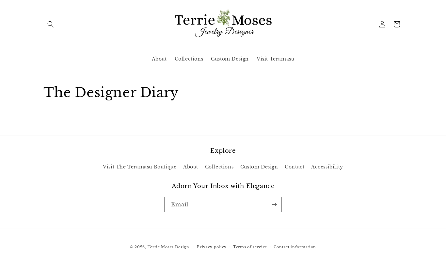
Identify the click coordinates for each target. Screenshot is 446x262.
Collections (219, 167)
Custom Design (259, 167)
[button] (50, 24)
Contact (294, 167)
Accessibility (327, 167)
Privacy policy (212, 247)
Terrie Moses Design (168, 247)
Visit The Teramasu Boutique (139, 167)
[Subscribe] (274, 204)
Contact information (295, 247)
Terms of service (250, 247)
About (190, 167)
